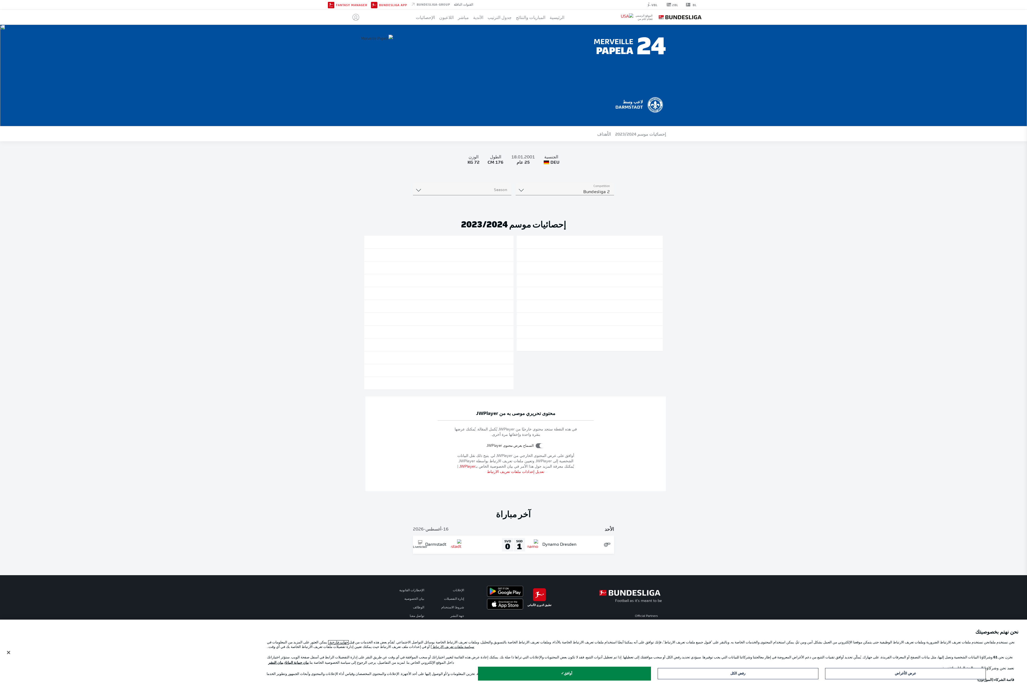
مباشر (463, 17)
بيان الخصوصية (414, 599)
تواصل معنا (417, 616)
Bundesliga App (393, 5)
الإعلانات (458, 590)
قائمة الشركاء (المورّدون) (996, 680)
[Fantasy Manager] (331, 4)
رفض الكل (737, 673)
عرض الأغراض (905, 673)
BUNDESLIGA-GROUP (433, 4)
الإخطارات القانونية (411, 590)
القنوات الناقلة (463, 4)
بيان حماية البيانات (297, 663)
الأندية (478, 17)
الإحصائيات (425, 17)
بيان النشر (275, 663)
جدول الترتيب (500, 17)
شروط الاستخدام (452, 607)
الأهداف (604, 134)
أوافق (568, 673)
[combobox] (565, 192)
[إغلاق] (8, 652)
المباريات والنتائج (530, 17)
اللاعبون (446, 17)
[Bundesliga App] (374, 4)
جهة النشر (457, 616)
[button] (353, 17)
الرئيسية (557, 17)
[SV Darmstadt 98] (655, 104)
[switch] (540, 445)
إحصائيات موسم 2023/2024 (640, 134)
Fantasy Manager (351, 5)
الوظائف (418, 607)
